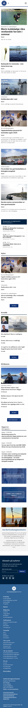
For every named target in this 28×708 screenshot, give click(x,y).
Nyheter (5, 607)
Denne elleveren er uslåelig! (10, 340)
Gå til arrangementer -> (8, 222)
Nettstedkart (7, 671)
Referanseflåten (7, 648)
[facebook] (6, 578)
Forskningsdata (7, 598)
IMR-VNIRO (6, 625)
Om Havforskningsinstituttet (14, 530)
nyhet (2, 37)
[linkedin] (13, 578)
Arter (4, 632)
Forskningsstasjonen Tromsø (10, 658)
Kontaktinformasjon (8, 664)
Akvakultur (5, 615)
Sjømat (5, 634)
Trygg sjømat (6, 613)
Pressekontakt (6, 666)
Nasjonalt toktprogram (8, 642)
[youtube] (3, 578)
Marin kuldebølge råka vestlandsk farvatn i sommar (13, 32)
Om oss (5, 661)
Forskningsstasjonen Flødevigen (11, 654)
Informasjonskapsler (8, 692)
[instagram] (10, 578)
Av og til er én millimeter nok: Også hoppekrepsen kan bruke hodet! (13, 348)
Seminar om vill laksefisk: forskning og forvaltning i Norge (13, 228)
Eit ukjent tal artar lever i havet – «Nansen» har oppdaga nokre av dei (12, 403)
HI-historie (5, 364)
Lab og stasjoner (8, 651)
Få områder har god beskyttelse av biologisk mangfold (13, 170)
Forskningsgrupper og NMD (10, 600)
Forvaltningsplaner (8, 617)
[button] (25, 3)
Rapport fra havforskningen (10, 622)
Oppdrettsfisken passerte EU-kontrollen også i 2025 (11, 132)
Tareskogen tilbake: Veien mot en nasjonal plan (12, 244)
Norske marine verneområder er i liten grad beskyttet (13, 203)
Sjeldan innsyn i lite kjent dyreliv (12, 396)
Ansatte (5, 663)
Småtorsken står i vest (9, 99)
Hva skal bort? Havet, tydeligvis (11, 334)
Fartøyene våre (7, 646)
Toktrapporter (6, 627)
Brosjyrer (5, 624)
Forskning (6, 596)
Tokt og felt (6, 640)
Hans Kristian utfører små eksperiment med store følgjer (11, 388)
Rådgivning (6, 610)
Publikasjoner (7, 620)
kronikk (4, 312)
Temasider (6, 630)
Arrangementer (7, 668)
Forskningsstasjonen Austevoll (10, 652)
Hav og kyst (6, 637)
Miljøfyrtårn (6, 699)
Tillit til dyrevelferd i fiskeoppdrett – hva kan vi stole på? (14, 236)
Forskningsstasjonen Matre (10, 656)
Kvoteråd (5, 612)
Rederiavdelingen (7, 644)
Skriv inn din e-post (6, 569)
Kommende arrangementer (12, 221)
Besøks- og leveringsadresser (10, 689)
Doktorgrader (6, 602)
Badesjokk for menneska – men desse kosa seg (12, 65)
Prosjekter (5, 604)
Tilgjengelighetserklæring (9, 697)
